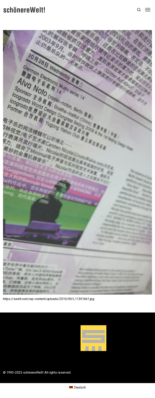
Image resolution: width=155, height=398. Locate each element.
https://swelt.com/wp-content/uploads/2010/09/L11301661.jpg (48, 299)
